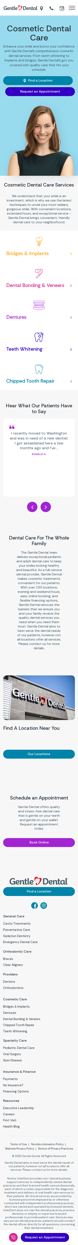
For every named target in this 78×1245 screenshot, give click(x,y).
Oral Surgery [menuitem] (12, 1054)
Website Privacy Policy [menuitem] (19, 1148)
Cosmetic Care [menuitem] (15, 999)
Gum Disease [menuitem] (12, 1060)
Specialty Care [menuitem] (15, 1041)
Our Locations (39, 754)
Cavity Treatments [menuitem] (17, 924)
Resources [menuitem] (11, 1101)
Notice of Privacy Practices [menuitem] (55, 1148)
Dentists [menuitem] (9, 982)
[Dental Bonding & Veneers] (39, 279)
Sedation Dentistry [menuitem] (16, 936)
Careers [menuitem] (9, 1114)
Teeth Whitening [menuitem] (15, 1031)
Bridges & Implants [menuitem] (16, 1007)
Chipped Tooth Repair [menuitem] (18, 1025)
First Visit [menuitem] (9, 1120)
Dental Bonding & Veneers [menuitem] (21, 1019)
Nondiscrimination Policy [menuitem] (47, 1144)
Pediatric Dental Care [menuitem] (19, 1048)
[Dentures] (39, 310)
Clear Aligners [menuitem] (13, 965)
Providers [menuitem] (10, 974)
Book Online (39, 842)
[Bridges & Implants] (39, 247)
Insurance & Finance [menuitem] (19, 1072)
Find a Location (40, 80)
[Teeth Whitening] (39, 342)
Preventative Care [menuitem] (16, 930)
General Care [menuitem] (13, 916)
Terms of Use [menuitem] (18, 1144)
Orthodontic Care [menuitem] (17, 952)
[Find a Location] (42, 8)
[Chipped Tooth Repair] (39, 374)
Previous (32, 507)
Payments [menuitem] (10, 1079)
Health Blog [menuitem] (11, 1126)
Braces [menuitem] (8, 959)
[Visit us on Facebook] (34, 908)
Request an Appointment (40, 91)
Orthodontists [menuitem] (13, 988)
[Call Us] (13, 1237)
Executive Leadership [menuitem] (18, 1108)
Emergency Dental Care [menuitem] (20, 942)
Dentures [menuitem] (9, 1013)
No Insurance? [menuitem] (13, 1085)
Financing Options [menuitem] (16, 1091)
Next (46, 507)
